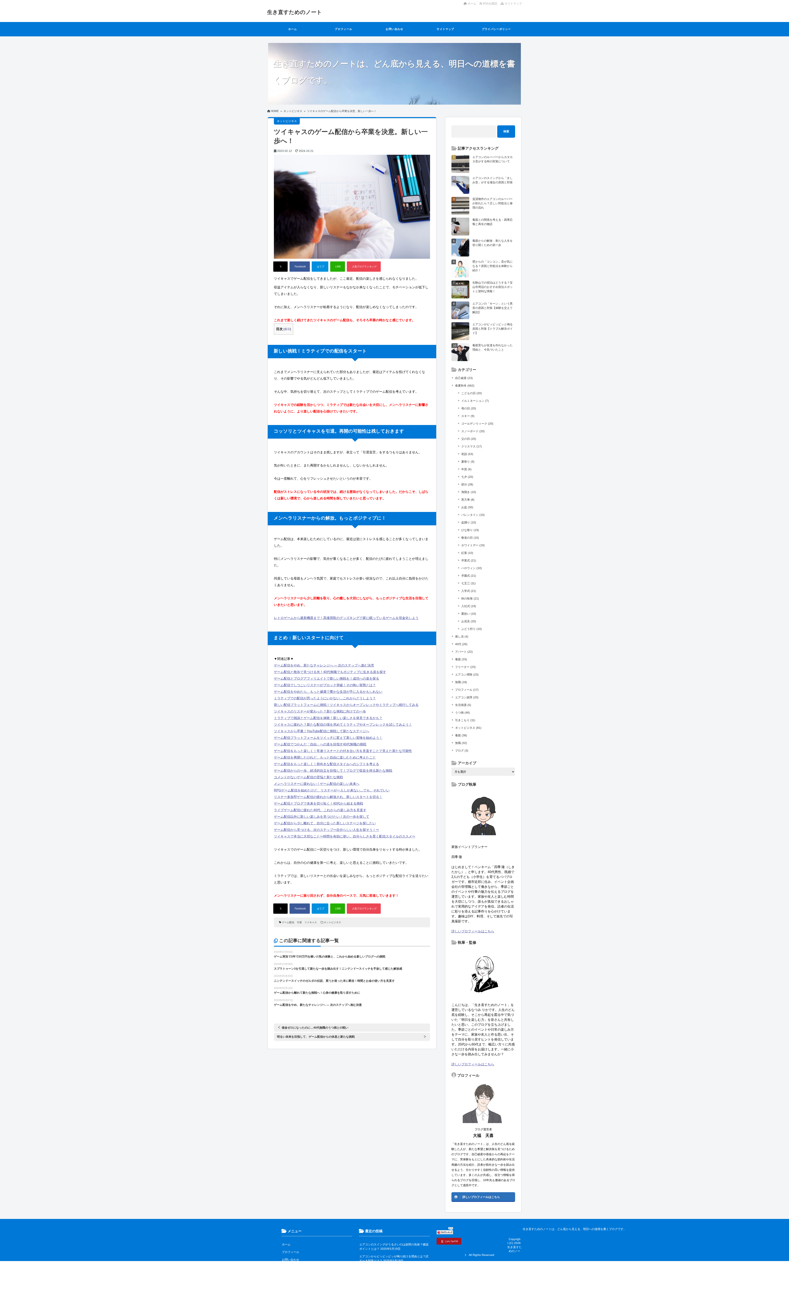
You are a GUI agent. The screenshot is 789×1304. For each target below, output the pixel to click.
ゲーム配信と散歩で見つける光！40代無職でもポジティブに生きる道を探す (330, 672)
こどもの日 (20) (471, 393)
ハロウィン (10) (471, 568)
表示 (287, 329)
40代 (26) (461, 644)
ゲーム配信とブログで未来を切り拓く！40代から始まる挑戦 (318, 803)
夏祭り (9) (467, 461)
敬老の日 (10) (470, 537)
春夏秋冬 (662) (464, 385)
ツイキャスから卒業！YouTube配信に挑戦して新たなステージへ (321, 731)
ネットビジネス (332, 922)
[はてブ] (320, 266)
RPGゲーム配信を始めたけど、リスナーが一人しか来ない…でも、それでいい (332, 790)
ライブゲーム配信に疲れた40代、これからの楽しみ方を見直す (320, 810)
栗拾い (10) (468, 613)
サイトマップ (513, 3)
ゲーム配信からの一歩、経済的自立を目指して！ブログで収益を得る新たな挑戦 (333, 770)
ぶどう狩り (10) (471, 629)
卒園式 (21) (468, 575)
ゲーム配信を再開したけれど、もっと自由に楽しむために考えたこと (325, 757)
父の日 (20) (468, 438)
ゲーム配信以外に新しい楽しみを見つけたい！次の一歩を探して (321, 816)
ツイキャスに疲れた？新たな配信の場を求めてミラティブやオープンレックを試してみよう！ (343, 724)
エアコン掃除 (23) (467, 674)
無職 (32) (461, 743)
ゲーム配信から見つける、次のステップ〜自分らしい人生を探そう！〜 (326, 830)
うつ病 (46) (462, 712)
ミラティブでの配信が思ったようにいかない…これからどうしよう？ (325, 698)
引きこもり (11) (465, 720)
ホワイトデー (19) (473, 545)
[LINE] (337, 266)
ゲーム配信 (288, 922)
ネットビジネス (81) (468, 727)
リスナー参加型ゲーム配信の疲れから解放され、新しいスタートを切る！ (328, 797)
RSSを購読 (490, 3)
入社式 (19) (468, 606)
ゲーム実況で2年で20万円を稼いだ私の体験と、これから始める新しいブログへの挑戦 (329, 956)
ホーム (471, 3)
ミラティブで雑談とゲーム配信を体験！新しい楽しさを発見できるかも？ (328, 718)
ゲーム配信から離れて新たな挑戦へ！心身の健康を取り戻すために (317, 992)
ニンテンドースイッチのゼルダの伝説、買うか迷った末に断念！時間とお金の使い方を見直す (334, 980)
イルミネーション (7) (475, 400)
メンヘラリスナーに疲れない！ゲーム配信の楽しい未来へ (316, 783)
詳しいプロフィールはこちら (472, 931)
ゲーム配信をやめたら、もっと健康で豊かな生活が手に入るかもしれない (328, 691)
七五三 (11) (468, 583)
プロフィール (343, 29)
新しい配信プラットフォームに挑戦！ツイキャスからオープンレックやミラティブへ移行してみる (346, 705)
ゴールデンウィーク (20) (477, 423)
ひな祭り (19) (470, 530)
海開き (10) (468, 492)
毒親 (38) (461, 735)
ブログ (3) (461, 750)
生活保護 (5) (463, 705)
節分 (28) (467, 484)
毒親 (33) (461, 659)
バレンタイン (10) (473, 514)
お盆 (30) (467, 507)
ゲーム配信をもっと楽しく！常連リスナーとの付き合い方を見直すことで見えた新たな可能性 (343, 751)
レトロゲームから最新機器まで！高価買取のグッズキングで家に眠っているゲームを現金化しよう (346, 618)
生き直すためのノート (294, 12)
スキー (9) (467, 416)
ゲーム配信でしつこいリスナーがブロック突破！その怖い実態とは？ (325, 685)
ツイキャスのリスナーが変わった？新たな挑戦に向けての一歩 (320, 711)
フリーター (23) (465, 667)
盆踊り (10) (468, 522)
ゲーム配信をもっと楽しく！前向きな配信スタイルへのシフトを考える (326, 764)
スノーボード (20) (473, 431)
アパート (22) (464, 651)
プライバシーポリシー (496, 29)
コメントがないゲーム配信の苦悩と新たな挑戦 (308, 777)
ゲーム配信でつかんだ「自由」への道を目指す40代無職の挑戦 (320, 744)
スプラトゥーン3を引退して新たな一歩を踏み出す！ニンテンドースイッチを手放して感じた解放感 (338, 968)
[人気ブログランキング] (363, 266)
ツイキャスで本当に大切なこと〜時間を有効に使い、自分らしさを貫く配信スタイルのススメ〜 (344, 836)
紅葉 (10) (467, 552)
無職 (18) (461, 682)
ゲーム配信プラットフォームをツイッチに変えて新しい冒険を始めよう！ (328, 737)
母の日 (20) (468, 408)
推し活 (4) (461, 636)
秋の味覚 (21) (470, 598)
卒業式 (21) (468, 560)
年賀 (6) (466, 469)
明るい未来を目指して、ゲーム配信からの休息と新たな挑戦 (316, 1036)
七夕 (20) (467, 476)
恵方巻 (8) (467, 499)
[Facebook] (299, 266)
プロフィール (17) (467, 689)
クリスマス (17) (471, 446)
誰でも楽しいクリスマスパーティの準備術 (386, 1292)
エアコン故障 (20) (467, 697)
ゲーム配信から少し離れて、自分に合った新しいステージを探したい (325, 823)
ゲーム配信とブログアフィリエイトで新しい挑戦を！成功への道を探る (326, 678)
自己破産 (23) (464, 378)
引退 (299, 922)
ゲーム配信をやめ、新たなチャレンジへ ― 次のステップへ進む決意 (324, 665)
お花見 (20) (468, 621)
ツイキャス (311, 922)
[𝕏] (280, 266)
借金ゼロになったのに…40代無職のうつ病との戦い (315, 1027)
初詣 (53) (467, 454)
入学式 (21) (468, 591)
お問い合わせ (394, 29)
